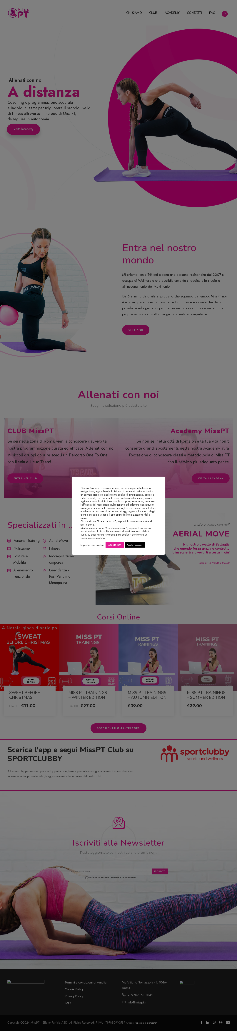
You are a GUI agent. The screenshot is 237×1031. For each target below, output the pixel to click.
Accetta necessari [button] (134, 544)
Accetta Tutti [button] (114, 545)
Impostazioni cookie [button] (92, 545)
